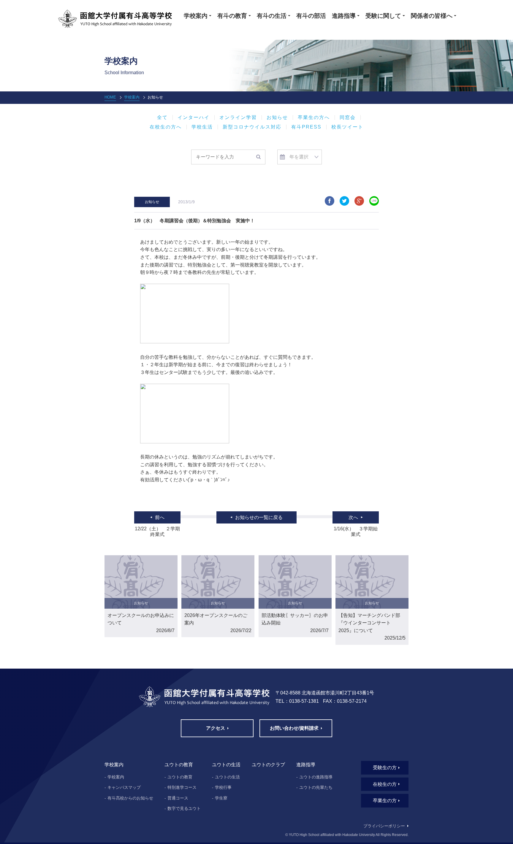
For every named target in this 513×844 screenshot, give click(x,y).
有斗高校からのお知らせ (130, 798)
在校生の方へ (166, 127)
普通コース (177, 798)
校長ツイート (347, 127)
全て (162, 117)
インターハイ (194, 117)
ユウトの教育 (179, 777)
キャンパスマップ (124, 787)
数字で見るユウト (184, 808)
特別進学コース (182, 787)
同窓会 (348, 117)
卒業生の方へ (314, 117)
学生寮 (221, 798)
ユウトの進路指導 (315, 777)
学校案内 (132, 97)
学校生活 (202, 127)
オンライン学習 (238, 117)
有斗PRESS (306, 127)
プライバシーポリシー (384, 826)
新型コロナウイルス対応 (252, 127)
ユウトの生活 (227, 777)
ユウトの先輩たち (315, 787)
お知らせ (277, 117)
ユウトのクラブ (268, 764)
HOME (110, 97)
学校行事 (223, 787)
